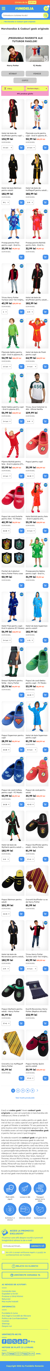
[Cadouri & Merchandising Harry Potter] (12, 53)
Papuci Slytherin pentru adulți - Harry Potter (12, 1010)
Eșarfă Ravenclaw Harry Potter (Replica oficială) (36, 1010)
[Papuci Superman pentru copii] (13, 716)
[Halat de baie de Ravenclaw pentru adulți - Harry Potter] (13, 935)
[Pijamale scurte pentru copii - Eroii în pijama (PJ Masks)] (37, 114)
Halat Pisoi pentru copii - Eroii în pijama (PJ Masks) (13, 627)
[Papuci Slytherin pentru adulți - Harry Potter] (13, 990)
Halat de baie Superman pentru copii (36, 736)
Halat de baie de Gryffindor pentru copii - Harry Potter (12, 134)
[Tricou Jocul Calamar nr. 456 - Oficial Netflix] (37, 388)
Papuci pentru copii (34, 461)
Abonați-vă (37, 1246)
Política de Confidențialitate (15, 1318)
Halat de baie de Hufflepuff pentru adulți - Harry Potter (37, 189)
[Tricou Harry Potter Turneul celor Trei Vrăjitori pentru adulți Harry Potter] (13, 278)
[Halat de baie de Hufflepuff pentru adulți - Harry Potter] (37, 169)
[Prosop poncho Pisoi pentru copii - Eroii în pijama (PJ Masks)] (13, 224)
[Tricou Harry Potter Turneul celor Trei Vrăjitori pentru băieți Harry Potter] (37, 935)
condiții (40, 1252)
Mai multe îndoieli (10, 1301)
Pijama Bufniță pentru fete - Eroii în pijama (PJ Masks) (12, 462)
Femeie (37, 73)
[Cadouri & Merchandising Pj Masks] (37, 53)
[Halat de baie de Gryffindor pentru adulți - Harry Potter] (37, 278)
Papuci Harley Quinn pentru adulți (35, 1065)
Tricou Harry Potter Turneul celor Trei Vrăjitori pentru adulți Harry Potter (13, 298)
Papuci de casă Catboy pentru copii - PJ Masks (12, 791)
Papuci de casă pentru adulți (35, 791)
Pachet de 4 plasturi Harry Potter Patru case (12, 572)
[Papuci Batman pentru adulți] (13, 880)
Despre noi (7, 1326)
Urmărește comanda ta (26, 1275)
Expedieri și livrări (10, 1293)
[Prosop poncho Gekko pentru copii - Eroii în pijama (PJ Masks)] (37, 552)
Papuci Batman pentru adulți (12, 900)
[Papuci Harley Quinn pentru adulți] (37, 1045)
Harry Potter (13, 65)
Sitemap (6, 1323)
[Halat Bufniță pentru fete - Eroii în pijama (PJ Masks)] (37, 497)
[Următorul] (37, 1090)
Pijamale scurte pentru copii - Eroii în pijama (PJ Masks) (37, 134)
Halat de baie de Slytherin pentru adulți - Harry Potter (12, 846)
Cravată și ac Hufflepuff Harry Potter (12, 1065)
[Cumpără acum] (21, 147)
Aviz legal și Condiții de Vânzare (16, 1316)
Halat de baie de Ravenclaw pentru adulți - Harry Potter (12, 955)
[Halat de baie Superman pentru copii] (37, 716)
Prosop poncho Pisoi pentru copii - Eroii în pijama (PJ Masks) (11, 244)
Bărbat (13, 73)
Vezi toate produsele (25, 1098)
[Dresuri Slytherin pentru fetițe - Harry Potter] (13, 661)
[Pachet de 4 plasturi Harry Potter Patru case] (13, 552)
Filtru (9, 89)
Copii (25, 80)
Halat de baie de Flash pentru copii (36, 353)
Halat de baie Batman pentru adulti (11, 189)
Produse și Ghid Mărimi (12, 1296)
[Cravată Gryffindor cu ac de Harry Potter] (37, 880)
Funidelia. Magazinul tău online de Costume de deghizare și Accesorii (24, 8)
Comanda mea (9, 1291)
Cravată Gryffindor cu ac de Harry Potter (37, 900)
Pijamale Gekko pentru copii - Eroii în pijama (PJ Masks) (12, 353)
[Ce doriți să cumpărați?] (3, 8)
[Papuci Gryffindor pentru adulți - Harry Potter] (37, 826)
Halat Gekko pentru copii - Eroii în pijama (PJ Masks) (13, 408)
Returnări (6, 1299)
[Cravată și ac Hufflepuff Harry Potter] (13, 1045)
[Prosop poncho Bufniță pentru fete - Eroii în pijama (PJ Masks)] (37, 224)
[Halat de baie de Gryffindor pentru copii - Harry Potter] (13, 114)
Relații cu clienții (26, 1266)
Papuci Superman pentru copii (13, 736)
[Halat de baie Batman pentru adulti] (13, 169)
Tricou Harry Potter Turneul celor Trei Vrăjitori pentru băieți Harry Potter (37, 955)
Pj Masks (37, 65)
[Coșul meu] (46, 8)
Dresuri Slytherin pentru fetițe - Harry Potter (12, 681)
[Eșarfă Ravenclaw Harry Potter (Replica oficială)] (37, 990)
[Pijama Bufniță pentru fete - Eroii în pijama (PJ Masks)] (13, 443)
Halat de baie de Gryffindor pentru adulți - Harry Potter (37, 298)
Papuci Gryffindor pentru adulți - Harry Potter (37, 846)
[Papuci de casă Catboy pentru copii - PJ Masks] (13, 771)
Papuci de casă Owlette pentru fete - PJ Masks (12, 517)
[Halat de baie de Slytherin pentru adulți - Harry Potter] (13, 826)
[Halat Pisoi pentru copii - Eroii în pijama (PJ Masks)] (13, 607)
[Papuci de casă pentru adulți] (37, 771)
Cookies (5, 1321)
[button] (46, 59)
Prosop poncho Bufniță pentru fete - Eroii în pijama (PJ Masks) (35, 244)
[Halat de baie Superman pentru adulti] (37, 607)
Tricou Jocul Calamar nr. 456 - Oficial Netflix (36, 408)
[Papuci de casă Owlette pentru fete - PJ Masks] (13, 497)
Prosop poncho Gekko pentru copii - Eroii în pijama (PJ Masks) (35, 572)
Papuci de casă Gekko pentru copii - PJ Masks (36, 681)
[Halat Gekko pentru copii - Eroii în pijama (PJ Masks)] (13, 388)
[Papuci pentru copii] (37, 443)
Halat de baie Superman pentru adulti (36, 627)
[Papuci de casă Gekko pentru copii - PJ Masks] (37, 661)
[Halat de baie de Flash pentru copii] (37, 333)
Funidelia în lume (10, 1313)
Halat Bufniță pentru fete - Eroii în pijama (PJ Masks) (37, 517)
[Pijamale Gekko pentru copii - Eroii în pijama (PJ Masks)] (13, 333)
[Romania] (4, 1341)
